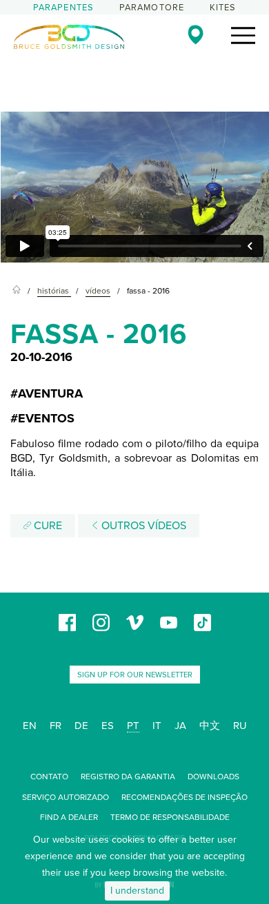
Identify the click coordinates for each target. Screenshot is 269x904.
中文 (209, 725)
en (30, 725)
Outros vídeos (142, 526)
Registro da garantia (128, 776)
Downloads (213, 776)
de (81, 725)
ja (180, 725)
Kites (223, 7)
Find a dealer (69, 817)
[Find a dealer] (195, 34)
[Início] (16, 291)
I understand (137, 890)
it (156, 725)
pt (133, 725)
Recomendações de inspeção (184, 797)
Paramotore (152, 7)
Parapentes (63, 7)
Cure (46, 526)
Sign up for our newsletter (134, 674)
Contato (49, 776)
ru (240, 725)
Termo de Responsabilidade (170, 817)
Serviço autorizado (65, 797)
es (107, 725)
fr (55, 725)
